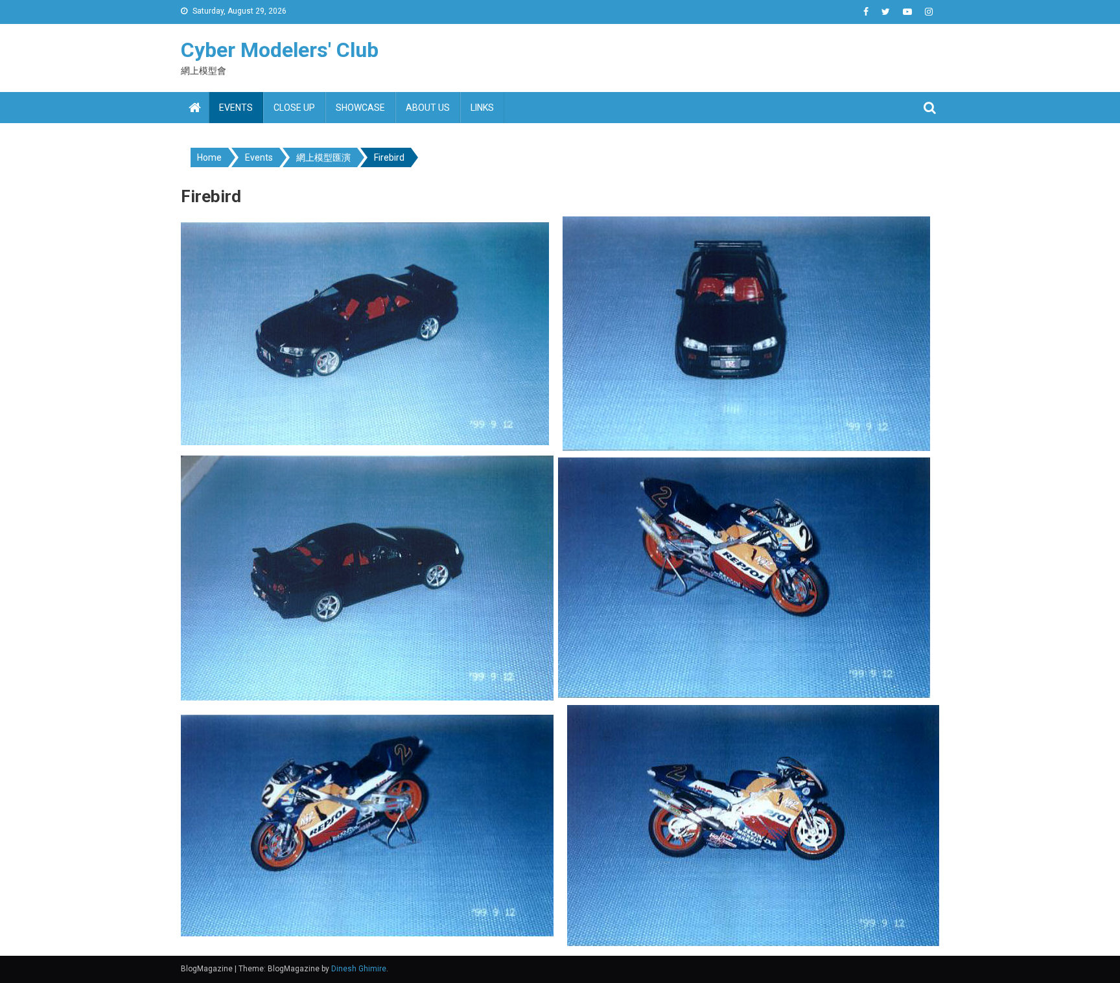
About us (428, 107)
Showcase (360, 107)
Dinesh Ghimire (358, 968)
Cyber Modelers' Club (280, 50)
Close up (294, 107)
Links (482, 107)
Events (236, 107)
